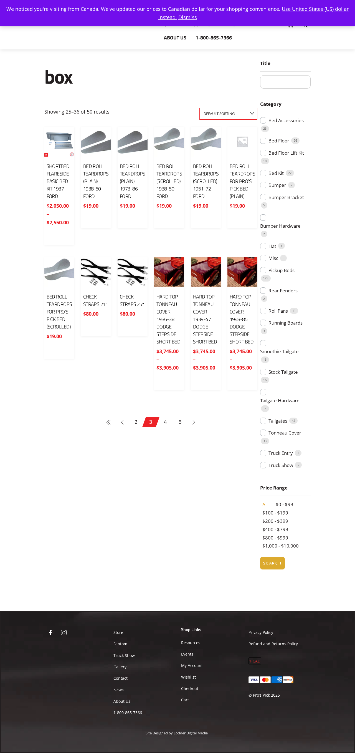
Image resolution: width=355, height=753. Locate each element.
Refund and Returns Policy (273, 643)
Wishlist (188, 677)
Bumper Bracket (286, 197)
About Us (175, 37)
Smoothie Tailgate (279, 351)
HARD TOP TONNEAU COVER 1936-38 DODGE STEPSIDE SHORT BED (168, 319)
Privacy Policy (260, 632)
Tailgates (277, 421)
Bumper (277, 185)
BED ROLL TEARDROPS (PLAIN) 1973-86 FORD (132, 181)
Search (272, 563)
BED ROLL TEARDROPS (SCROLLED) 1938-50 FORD (169, 181)
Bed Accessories (286, 120)
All (265, 504)
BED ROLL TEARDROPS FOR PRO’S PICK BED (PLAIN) (242, 181)
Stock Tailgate (283, 372)
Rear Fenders (283, 290)
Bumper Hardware (280, 226)
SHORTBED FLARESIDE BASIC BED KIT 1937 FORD (58, 181)
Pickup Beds (281, 270)
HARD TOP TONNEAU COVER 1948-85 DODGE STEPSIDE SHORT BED (241, 319)
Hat (272, 246)
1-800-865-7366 (214, 37)
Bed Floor (278, 140)
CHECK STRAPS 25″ (132, 300)
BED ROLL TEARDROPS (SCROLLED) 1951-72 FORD (206, 181)
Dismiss (187, 17)
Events (187, 654)
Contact (120, 678)
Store (118, 632)
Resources (190, 642)
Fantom (120, 643)
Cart (185, 699)
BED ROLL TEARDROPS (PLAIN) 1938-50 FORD (96, 181)
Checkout (189, 688)
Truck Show (280, 465)
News (118, 689)
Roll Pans (278, 311)
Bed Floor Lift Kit (286, 153)
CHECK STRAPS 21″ (95, 300)
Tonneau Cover (284, 433)
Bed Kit (276, 173)
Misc (273, 258)
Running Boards (285, 323)
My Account (192, 665)
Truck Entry (280, 453)
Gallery (119, 666)
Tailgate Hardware (280, 400)
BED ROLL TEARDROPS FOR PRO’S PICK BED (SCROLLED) (59, 311)
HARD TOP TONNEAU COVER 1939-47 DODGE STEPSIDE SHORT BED (205, 319)
